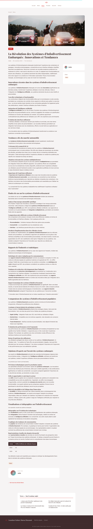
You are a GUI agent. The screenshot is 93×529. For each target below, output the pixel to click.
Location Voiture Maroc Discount (20, 520)
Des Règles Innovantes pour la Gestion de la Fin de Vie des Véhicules (60, 501)
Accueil (33, 5)
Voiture (59, 5)
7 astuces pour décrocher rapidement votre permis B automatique (31, 501)
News (43, 5)
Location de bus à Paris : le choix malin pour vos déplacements (60, 506)
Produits (48, 5)
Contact (46, 520)
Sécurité (54, 5)
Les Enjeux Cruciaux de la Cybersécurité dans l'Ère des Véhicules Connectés (32, 506)
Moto (38, 5)
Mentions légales (38, 520)
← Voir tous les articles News (16, 482)
